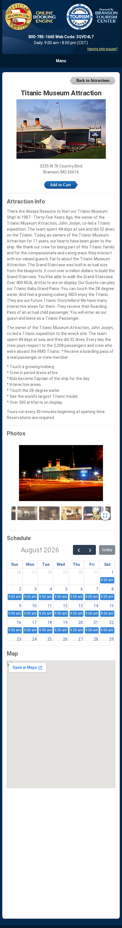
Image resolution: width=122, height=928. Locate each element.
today (107, 549)
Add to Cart (60, 185)
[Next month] (90, 550)
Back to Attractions (93, 80)
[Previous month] (79, 550)
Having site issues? (102, 49)
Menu (61, 61)
